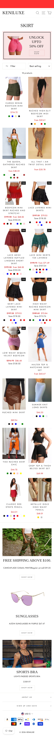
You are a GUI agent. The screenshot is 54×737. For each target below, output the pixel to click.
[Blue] (12, 116)
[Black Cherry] (37, 320)
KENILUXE (13, 13)
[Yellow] (21, 473)
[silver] (41, 517)
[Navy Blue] (40, 222)
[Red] (41, 124)
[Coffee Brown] (14, 178)
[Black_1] (7, 175)
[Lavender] (47, 416)
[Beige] (43, 272)
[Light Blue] (17, 224)
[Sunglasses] (27, 598)
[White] (17, 175)
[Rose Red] (43, 269)
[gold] (38, 517)
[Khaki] (16, 116)
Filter (12, 66)
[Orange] (14, 473)
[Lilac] (24, 274)
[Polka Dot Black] (30, 320)
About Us (27, 697)
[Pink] (24, 224)
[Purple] (14, 516)
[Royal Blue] (16, 424)
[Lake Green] (30, 269)
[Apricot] (38, 124)
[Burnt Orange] (35, 124)
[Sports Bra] (27, 654)
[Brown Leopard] (38, 323)
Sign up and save (27, 706)
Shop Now (27, 577)
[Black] (19, 116)
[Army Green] (9, 116)
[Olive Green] (4, 175)
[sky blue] (40, 416)
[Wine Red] (37, 222)
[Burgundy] (48, 124)
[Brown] (24, 175)
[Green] (21, 224)
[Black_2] (11, 175)
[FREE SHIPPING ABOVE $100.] (27, 542)
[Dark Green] (11, 178)
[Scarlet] (6, 424)
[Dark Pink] (21, 274)
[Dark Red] (17, 274)
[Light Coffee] (43, 222)
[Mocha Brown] (17, 178)
